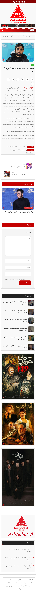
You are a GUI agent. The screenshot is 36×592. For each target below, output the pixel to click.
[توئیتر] (22, 79)
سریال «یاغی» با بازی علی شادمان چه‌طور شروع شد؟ (19, 212)
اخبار (19, 36)
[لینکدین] (32, 84)
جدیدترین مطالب (26, 36)
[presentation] (29, 218)
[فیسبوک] (18, 79)
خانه (33, 36)
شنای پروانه (14, 150)
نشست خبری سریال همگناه (18, 175)
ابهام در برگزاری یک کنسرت (18, 167)
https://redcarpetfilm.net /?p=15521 (16, 147)
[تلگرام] (13, 79)
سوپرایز (22, 150)
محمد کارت (28, 152)
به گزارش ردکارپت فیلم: (28, 88)
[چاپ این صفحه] (27, 79)
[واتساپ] (8, 79)
